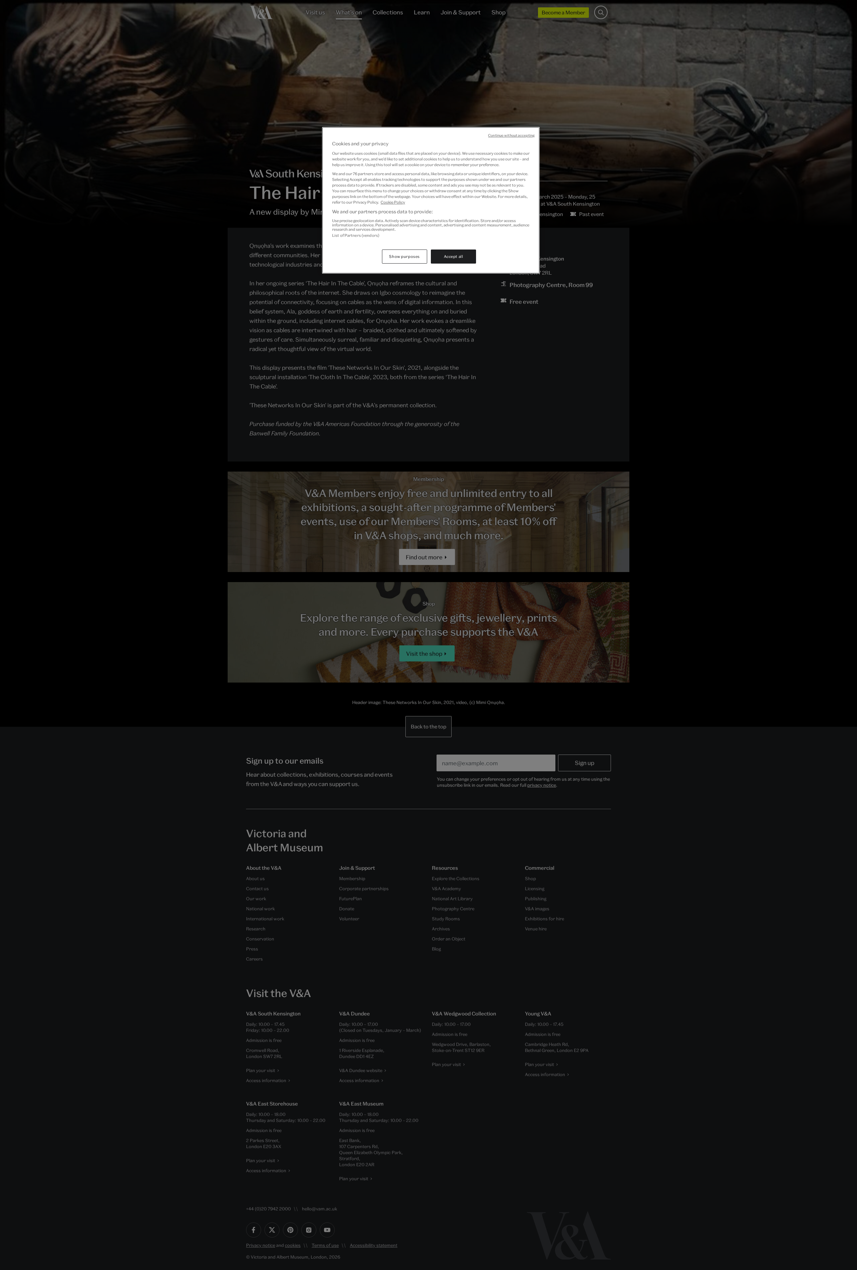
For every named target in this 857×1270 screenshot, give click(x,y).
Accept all (453, 256)
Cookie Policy (393, 202)
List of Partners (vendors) (355, 235)
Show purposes (404, 256)
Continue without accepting (511, 135)
